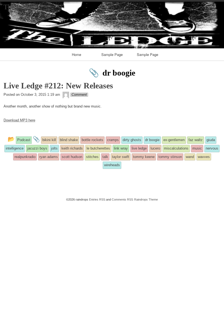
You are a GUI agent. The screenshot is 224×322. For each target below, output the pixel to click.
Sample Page (112, 54)
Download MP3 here (19, 120)
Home (76, 54)
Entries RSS (97, 199)
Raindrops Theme (146, 199)
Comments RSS (122, 199)
